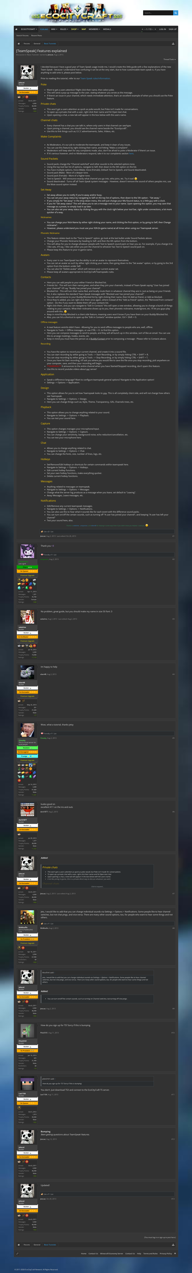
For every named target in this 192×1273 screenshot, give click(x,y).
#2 (173, 559)
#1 (173, 536)
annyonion (83, 526)
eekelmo (76, 526)
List (52, 531)
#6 (173, 812)
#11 (173, 1094)
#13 (173, 1199)
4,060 (34, 103)
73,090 (34, 655)
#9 (173, 1009)
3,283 (34, 652)
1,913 (34, 1114)
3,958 (34, 954)
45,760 (34, 597)
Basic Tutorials (33, 54)
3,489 (34, 787)
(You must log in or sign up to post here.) (160, 1237)
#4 (173, 674)
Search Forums (22, 35)
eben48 (93, 526)
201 (35, 707)
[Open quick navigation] (173, 43)
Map (84, 29)
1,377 (34, 841)
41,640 (34, 710)
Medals (107, 29)
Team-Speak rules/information (95, 78)
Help (139, 1253)
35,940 (34, 1117)
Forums (44, 29)
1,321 (34, 594)
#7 (173, 894)
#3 (173, 619)
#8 (173, 928)
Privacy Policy (166, 1253)
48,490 (34, 106)
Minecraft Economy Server (111, 1253)
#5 (173, 738)
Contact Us (93, 1253)
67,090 (34, 957)
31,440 (34, 1060)
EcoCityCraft (28, 29)
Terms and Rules (150, 1253)
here (131, 153)
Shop (74, 29)
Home (83, 1253)
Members (93, 29)
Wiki (53, 29)
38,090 (34, 843)
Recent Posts (36, 35)
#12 (173, 1139)
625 (35, 1058)
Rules (63, 29)
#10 (173, 1033)
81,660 (34, 789)
